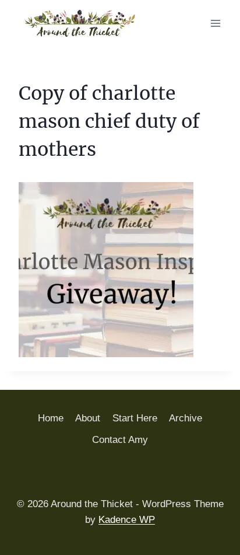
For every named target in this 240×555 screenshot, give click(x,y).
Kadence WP (126, 519)
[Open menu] (215, 23)
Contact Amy (120, 439)
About (87, 418)
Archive (185, 418)
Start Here (134, 418)
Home (50, 418)
